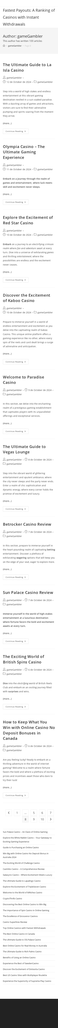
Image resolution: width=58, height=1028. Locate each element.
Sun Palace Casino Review (28, 592)
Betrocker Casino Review (27, 524)
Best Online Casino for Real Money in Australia (25, 945)
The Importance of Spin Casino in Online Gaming (26, 910)
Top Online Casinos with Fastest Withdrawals (24, 928)
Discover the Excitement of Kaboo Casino (26, 297)
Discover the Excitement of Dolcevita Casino (24, 969)
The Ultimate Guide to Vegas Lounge (24, 449)
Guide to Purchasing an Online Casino (21, 847)
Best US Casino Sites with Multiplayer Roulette (25, 975)
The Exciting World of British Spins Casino (23, 659)
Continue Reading (17, 132)
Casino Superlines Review (15, 922)
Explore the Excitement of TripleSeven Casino (24, 886)
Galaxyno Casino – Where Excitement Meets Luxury (27, 874)
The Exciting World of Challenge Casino (21, 863)
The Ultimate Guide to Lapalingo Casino (22, 880)
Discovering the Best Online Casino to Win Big (24, 904)
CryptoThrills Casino (12, 898)
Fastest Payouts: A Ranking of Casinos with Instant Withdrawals (29, 17)
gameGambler (14, 77)
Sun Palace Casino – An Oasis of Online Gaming (25, 831)
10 (42, 819)
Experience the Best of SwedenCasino (21, 963)
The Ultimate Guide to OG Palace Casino (22, 939)
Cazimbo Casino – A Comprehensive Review (23, 869)
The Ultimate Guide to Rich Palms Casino (22, 951)
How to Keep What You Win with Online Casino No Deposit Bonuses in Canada (29, 730)
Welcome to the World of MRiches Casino (22, 892)
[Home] (4, 45)
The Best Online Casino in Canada (19, 933)
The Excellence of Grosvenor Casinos (20, 916)
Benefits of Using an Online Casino (19, 957)
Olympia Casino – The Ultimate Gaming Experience (24, 152)
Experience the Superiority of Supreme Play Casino (27, 981)
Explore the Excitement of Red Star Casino (28, 220)
